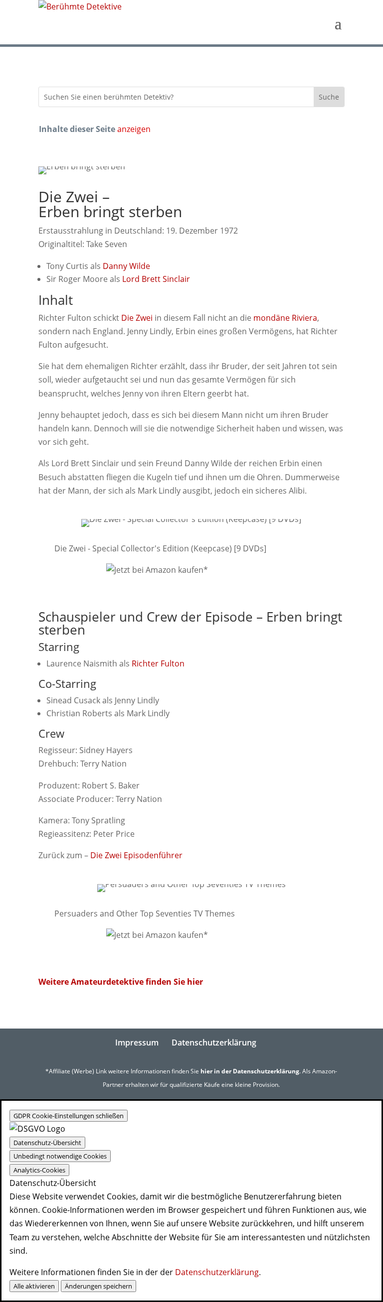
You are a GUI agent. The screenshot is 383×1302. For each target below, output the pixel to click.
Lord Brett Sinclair (156, 278)
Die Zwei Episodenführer (136, 855)
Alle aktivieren (34, 1286)
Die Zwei (137, 317)
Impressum (137, 1042)
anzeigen (134, 129)
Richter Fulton (158, 663)
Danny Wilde (126, 265)
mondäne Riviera (285, 317)
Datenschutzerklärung (214, 1042)
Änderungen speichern (98, 1286)
